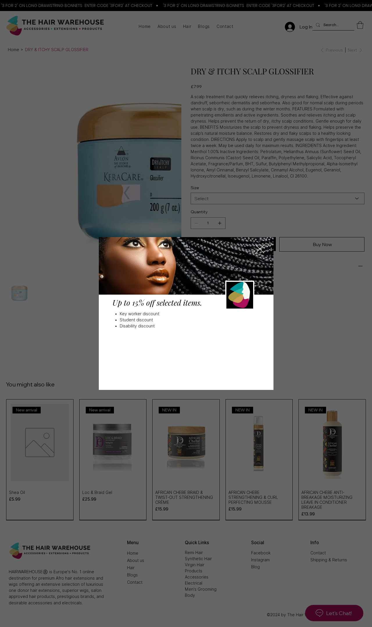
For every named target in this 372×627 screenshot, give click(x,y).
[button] (260, 249)
